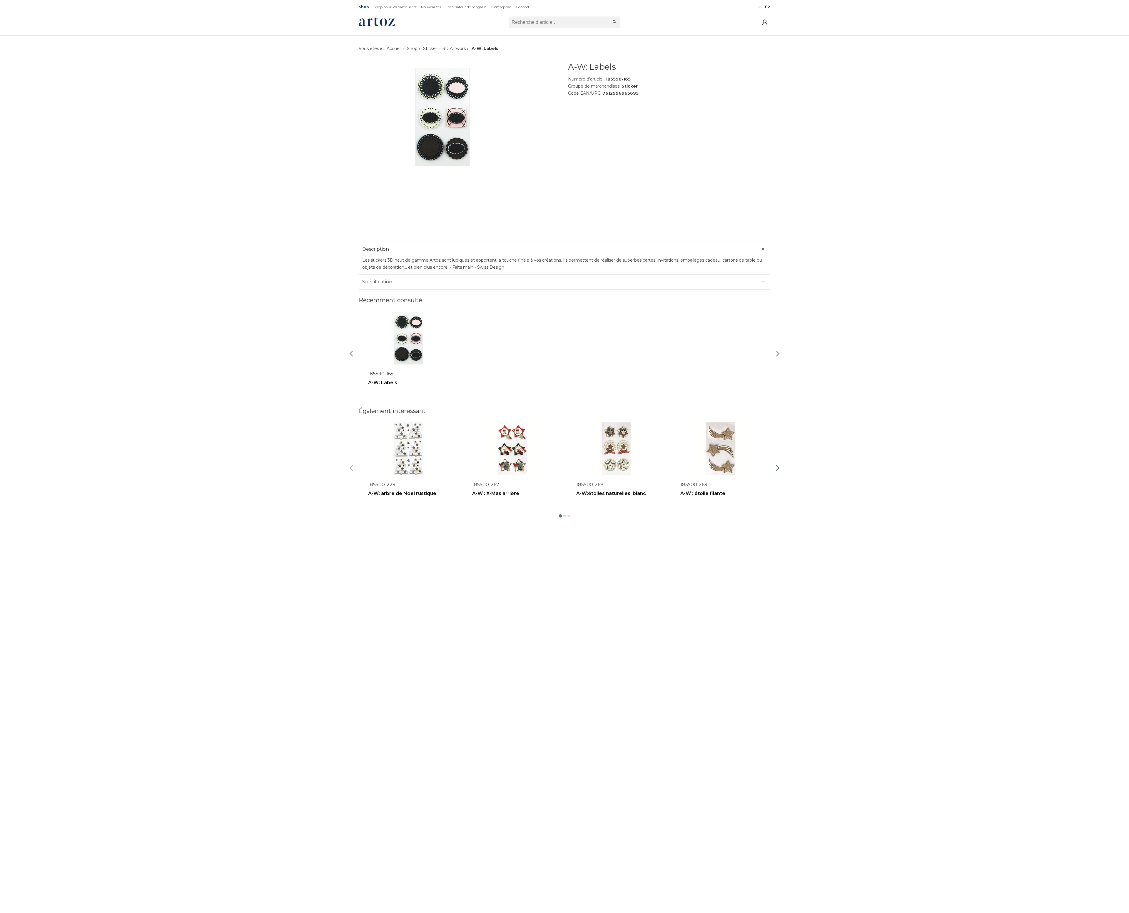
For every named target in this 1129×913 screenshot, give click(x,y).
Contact (523, 7)
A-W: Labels (382, 382)
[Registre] (764, 22)
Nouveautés (431, 7)
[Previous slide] (351, 353)
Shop (364, 7)
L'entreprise (501, 7)
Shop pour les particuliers (395, 7)
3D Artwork (454, 48)
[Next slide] (777, 353)
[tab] (560, 515)
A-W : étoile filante (702, 493)
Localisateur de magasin (466, 7)
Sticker (430, 48)
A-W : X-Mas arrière (495, 493)
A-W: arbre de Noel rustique (402, 493)
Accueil (394, 48)
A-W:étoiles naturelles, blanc (611, 493)
